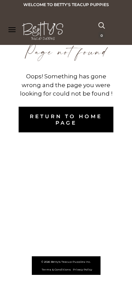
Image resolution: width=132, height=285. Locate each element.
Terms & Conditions (56, 269)
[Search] (101, 25)
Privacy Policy (82, 269)
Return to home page (66, 119)
